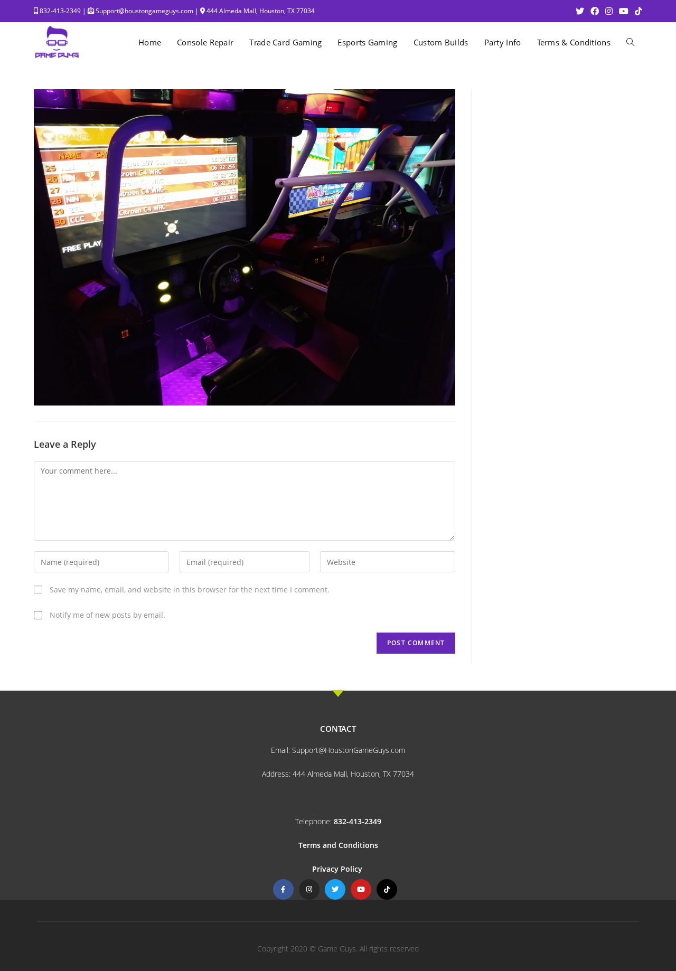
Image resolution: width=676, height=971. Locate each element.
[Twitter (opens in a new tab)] (579, 11)
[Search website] (630, 42)
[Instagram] (309, 889)
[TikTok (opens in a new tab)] (637, 11)
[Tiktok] (387, 889)
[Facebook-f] (283, 889)
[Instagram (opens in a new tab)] (609, 11)
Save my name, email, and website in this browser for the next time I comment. (190, 590)
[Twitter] (335, 889)
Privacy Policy (338, 869)
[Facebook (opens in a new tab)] (594, 11)
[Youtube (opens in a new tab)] (624, 11)
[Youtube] (361, 889)
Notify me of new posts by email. (107, 615)
